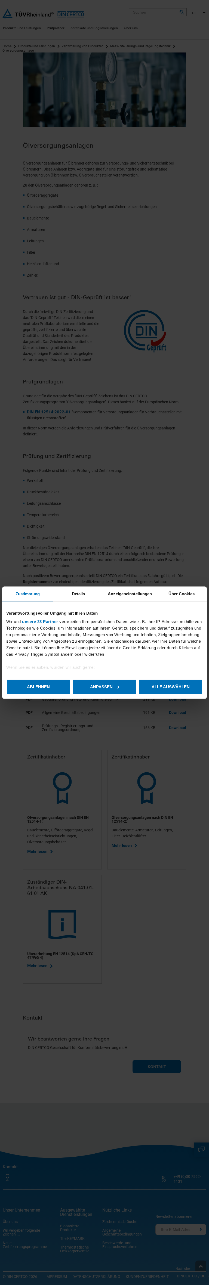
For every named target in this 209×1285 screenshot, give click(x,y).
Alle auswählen (171, 686)
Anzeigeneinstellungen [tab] (130, 593)
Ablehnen (38, 686)
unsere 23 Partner (40, 621)
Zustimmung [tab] (28, 593)
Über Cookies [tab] (181, 593)
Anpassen (101, 686)
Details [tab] (78, 593)
